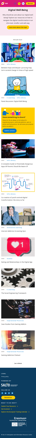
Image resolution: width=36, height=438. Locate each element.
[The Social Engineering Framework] (18, 277)
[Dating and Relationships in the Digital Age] (18, 246)
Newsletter (8, 397)
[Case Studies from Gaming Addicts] (18, 308)
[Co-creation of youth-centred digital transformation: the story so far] (18, 182)
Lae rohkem (18, 363)
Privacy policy (5, 376)
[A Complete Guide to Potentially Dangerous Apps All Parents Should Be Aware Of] (18, 148)
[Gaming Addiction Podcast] (18, 339)
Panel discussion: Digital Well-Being (14, 101)
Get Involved (5, 409)
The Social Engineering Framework (13, 293)
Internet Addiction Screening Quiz (13, 231)
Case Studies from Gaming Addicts (13, 324)
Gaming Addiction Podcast (10, 355)
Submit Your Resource (8, 406)
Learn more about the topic (18, 27)
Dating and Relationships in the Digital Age (16, 262)
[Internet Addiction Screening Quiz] (18, 215)
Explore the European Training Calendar (14, 412)
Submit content (9, 131)
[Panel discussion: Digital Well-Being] (18, 86)
